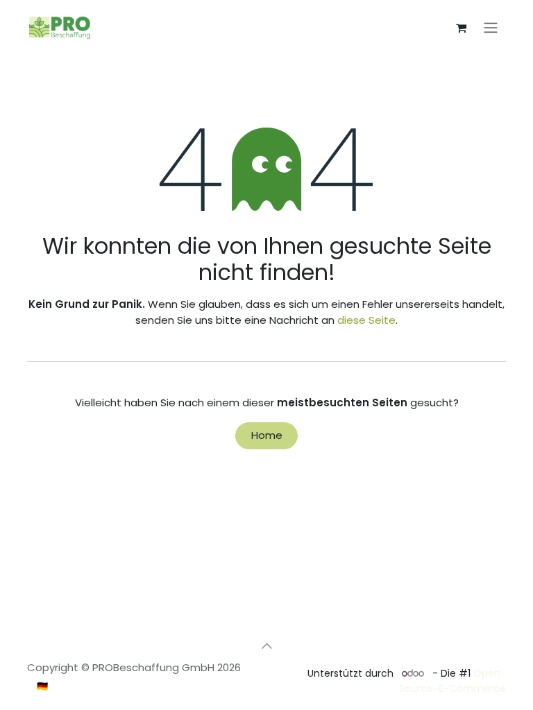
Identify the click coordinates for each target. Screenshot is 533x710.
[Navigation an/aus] (490, 28)
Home (266, 435)
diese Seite (366, 320)
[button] (266, 646)
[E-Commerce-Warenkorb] (460, 27)
